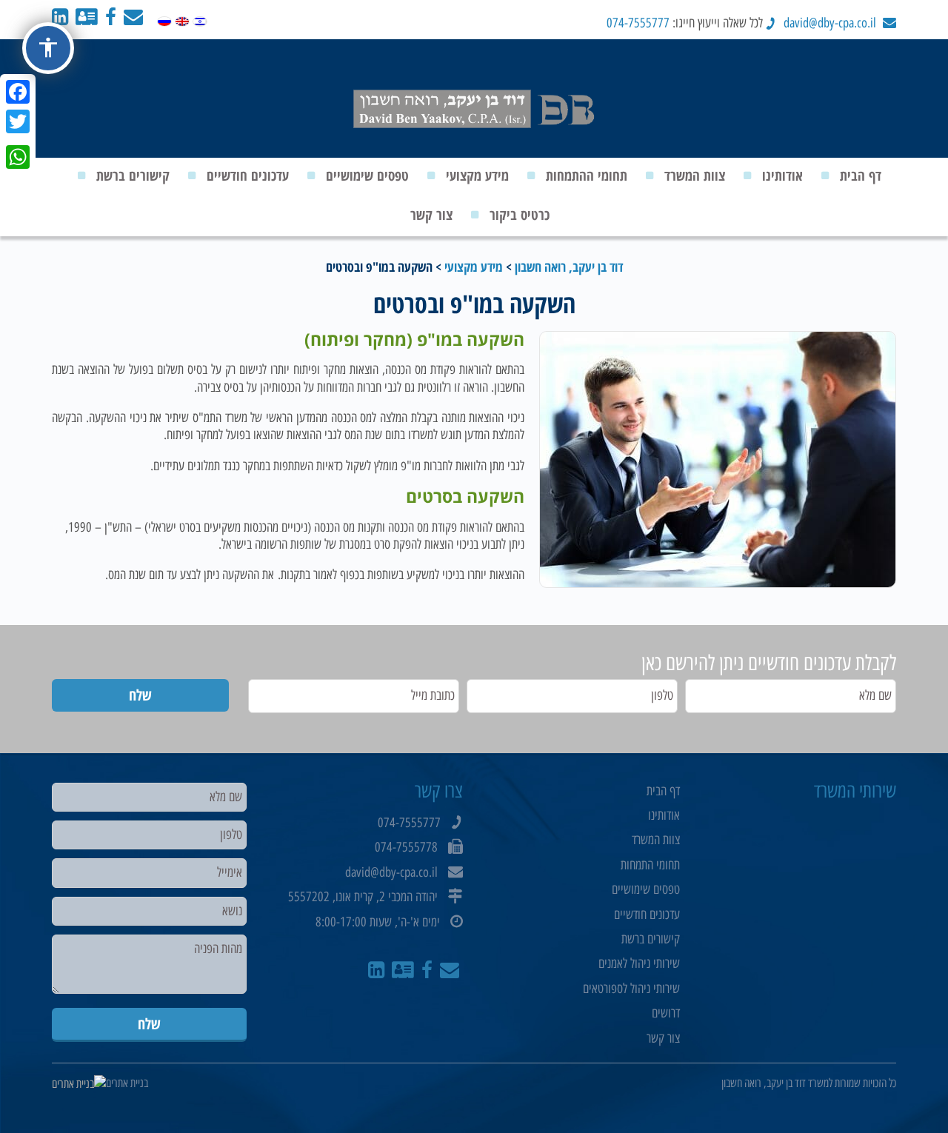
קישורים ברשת (133, 175)
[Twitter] (18, 121)
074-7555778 (406, 847)
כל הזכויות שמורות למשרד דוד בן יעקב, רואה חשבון (808, 1083)
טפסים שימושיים (367, 175)
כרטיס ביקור (520, 214)
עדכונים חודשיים (248, 175)
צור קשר (431, 214)
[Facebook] (18, 92)
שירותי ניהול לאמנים (639, 963)
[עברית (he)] (200, 18)
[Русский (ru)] (164, 18)
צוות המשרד (694, 175)
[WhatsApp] (18, 157)
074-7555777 (638, 23)
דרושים (666, 1013)
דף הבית (860, 175)
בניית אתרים (127, 1083)
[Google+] (18, 139)
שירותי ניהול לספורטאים (631, 988)
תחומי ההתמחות (586, 175)
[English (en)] (182, 18)
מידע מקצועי (477, 175)
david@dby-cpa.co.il (830, 23)
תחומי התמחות (650, 865)
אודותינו (782, 175)
